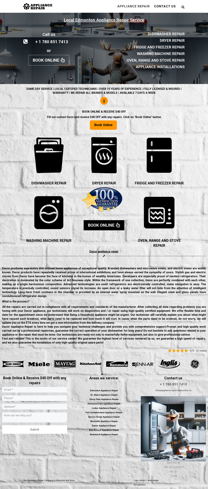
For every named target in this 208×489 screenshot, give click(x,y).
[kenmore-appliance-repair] (65, 364)
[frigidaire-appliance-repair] (169, 364)
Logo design (139, 480)
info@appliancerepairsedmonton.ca (173, 390)
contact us (165, 6)
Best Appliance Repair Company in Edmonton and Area (48, 480)
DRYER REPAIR (104, 183)
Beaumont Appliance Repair (104, 434)
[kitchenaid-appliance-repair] (39, 364)
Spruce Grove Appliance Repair (104, 417)
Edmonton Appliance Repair (104, 390)
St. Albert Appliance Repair (104, 395)
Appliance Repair (133, 6)
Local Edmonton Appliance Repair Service (104, 19)
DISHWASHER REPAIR (48, 183)
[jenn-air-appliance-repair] (91, 364)
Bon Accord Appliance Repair (104, 430)
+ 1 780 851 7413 (173, 384)
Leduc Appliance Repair (104, 408)
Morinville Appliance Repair (104, 421)
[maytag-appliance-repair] (13, 364)
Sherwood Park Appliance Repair (104, 403)
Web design (153, 480)
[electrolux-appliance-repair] (195, 364)
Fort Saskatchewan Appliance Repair (104, 412)
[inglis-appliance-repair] (117, 364)
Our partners (139, 484)
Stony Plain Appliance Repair (104, 399)
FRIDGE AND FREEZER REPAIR (159, 183)
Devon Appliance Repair (104, 425)
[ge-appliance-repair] (143, 364)
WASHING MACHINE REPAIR (48, 241)
